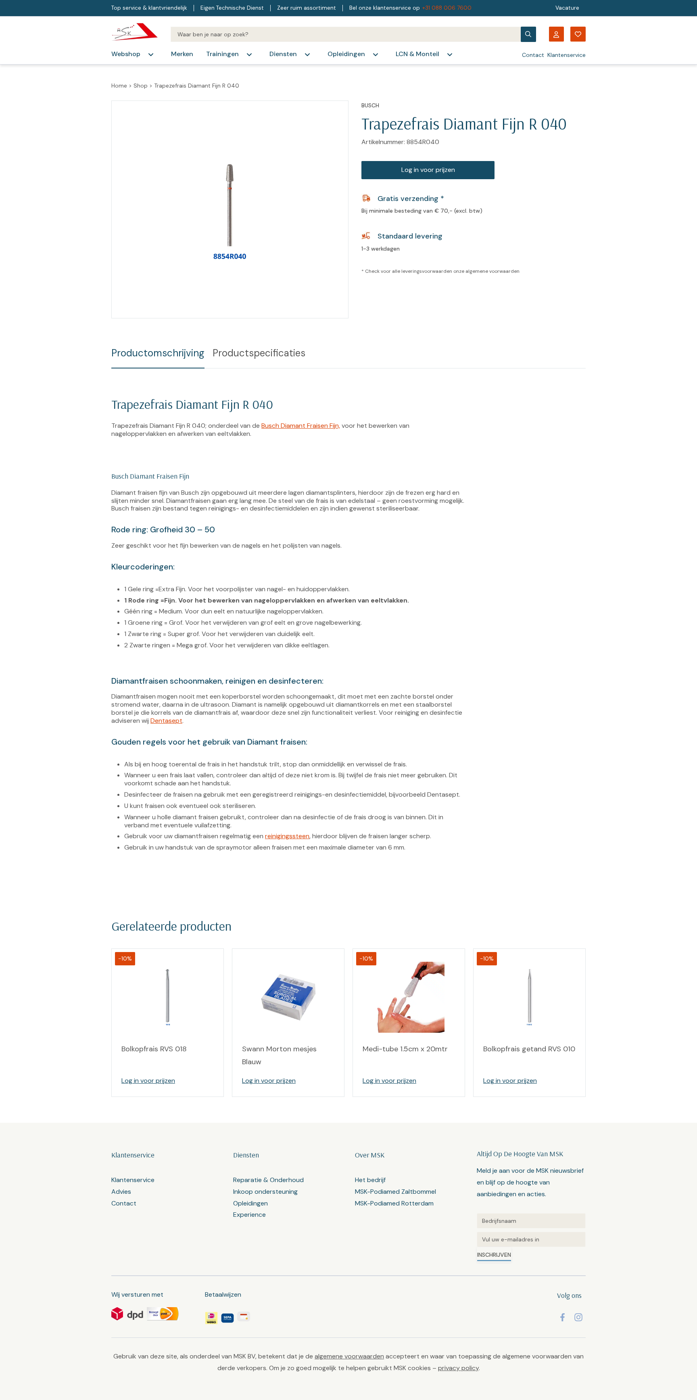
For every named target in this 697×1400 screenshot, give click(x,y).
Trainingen (222, 54)
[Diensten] (307, 54)
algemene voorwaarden (492, 271)
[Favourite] (578, 34)
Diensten (283, 54)
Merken (182, 54)
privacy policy (458, 1368)
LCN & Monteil (417, 54)
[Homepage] (134, 34)
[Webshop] (151, 54)
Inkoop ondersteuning (265, 1191)
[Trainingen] (249, 54)
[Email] (531, 1239)
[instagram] (578, 1317)
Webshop (125, 54)
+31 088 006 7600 (447, 7)
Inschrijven (494, 1254)
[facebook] (562, 1317)
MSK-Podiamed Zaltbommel (395, 1191)
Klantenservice (566, 55)
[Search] (345, 34)
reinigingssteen (287, 836)
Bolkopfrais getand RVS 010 (529, 1049)
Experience (249, 1214)
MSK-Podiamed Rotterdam (394, 1203)
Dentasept (166, 720)
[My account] (556, 34)
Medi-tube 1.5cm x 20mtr (405, 1049)
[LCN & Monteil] (449, 54)
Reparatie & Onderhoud (268, 1180)
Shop (141, 85)
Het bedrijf (370, 1180)
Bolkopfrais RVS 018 (154, 1049)
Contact (533, 55)
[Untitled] (531, 1220)
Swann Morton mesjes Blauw (279, 1055)
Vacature (567, 7)
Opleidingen (346, 54)
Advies (121, 1191)
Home (119, 85)
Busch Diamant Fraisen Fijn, (300, 425)
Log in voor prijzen (428, 169)
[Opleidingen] (375, 54)
